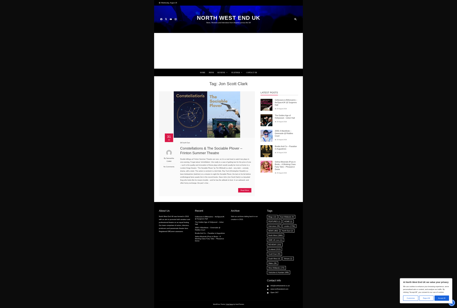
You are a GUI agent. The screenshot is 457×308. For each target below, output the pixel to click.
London (289, 226)
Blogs (272, 217)
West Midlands (276, 268)
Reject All (426, 298)
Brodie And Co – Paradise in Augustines (210, 233)
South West (274, 259)
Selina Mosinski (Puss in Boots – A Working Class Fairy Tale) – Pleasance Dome (209, 239)
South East (186, 143)
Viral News (229, 304)
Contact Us (251, 72)
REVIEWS (221, 72)
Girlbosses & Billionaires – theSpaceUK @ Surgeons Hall (286, 102)
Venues (288, 259)
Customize (411, 298)
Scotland (274, 249)
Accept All (441, 298)
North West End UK (228, 18)
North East (287, 231)
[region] (426, 290)
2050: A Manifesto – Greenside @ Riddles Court (284, 133)
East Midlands (287, 217)
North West (275, 235)
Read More (245, 190)
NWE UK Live (275, 240)
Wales (272, 263)
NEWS (211, 72)
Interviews (274, 226)
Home (202, 72)
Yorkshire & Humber (278, 272)
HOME (288, 221)
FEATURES (235, 72)
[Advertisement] (228, 50)
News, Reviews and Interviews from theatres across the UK (228, 23)
